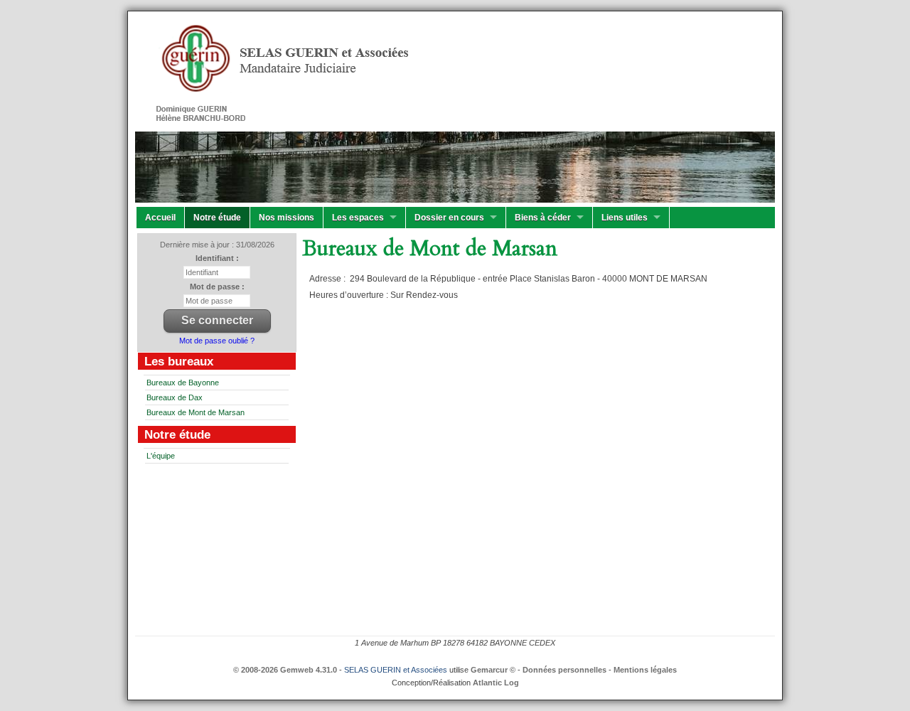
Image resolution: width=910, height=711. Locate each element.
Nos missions (286, 218)
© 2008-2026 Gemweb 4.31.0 (285, 669)
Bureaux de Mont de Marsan (195, 412)
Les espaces (358, 218)
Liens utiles (624, 218)
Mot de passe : (217, 286)
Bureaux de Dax (174, 397)
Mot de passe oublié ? (217, 340)
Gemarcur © (493, 669)
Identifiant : (217, 258)
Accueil (160, 218)
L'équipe (160, 455)
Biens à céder (543, 218)
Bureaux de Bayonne (182, 382)
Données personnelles (564, 669)
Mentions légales (645, 669)
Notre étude (217, 218)
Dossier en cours (449, 218)
